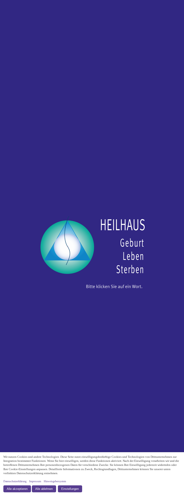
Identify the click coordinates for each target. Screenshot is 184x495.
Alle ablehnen (44, 489)
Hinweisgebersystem (55, 481)
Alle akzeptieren (17, 489)
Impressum (35, 481)
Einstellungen (70, 489)
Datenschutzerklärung (14, 481)
